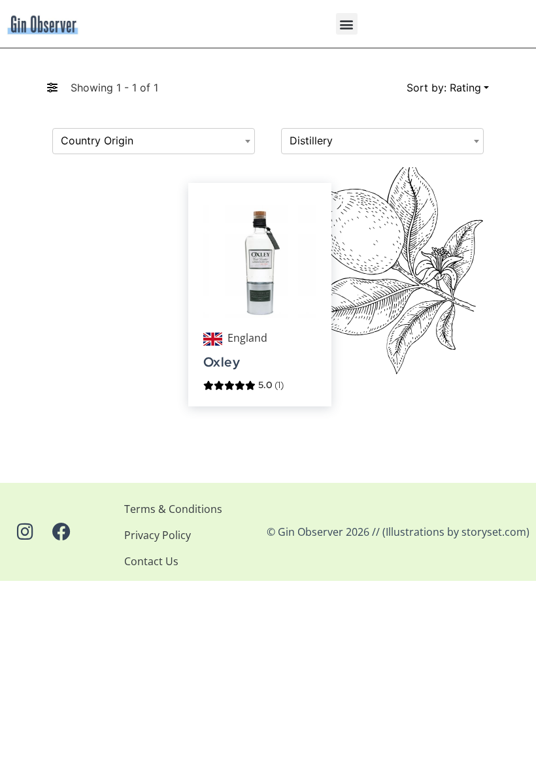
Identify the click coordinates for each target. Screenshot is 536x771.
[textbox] (153, 141)
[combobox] (153, 141)
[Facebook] (61, 532)
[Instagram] (25, 532)
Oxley (221, 362)
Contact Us (151, 561)
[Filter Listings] (52, 87)
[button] (347, 24)
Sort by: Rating (444, 87)
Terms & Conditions (173, 509)
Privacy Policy (157, 535)
